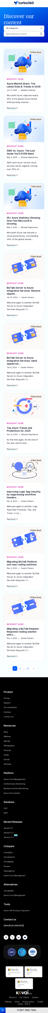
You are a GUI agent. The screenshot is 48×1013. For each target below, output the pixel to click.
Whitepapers (9, 745)
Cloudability (9, 861)
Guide (6, 755)
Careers (35, 997)
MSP (6, 813)
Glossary (7, 764)
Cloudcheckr (9, 857)
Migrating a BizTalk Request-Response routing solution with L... (23, 631)
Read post (11, 108)
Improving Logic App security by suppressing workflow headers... (23, 494)
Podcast (7, 750)
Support (7, 703)
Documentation (10, 707)
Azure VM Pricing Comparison (17, 910)
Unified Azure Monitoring (14, 784)
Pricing (7, 698)
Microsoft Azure (15, 79)
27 (28, 668)
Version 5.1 (8, 828)
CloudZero (8, 852)
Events (7, 759)
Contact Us (9, 716)
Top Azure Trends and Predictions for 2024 (19, 429)
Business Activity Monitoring (16, 788)
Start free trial (27, 1010)
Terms (17, 1002)
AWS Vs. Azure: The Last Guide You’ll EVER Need (21, 152)
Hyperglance (9, 871)
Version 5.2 (8, 833)
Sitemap (8, 1002)
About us (13, 997)
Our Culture (24, 997)
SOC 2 (27, 1004)
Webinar (7, 736)
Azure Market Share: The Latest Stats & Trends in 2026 (23, 85)
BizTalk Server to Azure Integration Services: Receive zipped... (23, 290)
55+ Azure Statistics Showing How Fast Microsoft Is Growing (23, 220)
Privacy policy (28, 1002)
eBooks (7, 741)
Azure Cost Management (14, 779)
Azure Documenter (12, 793)
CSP (6, 808)
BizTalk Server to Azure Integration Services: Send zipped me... (22, 360)
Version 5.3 (8, 837)
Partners (7, 712)
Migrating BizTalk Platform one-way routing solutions (22, 563)
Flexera (7, 866)
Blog (6, 732)
